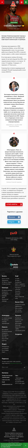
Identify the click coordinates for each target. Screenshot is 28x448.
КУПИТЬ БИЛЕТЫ (12, 204)
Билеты (4, 276)
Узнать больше (6, 446)
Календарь (5, 315)
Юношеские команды (5, 300)
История (17, 280)
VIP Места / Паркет (7, 282)
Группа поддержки (20, 284)
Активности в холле (20, 304)
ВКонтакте (11, 217)
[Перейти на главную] (13, 4)
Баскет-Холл (19, 302)
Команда (5, 288)
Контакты (17, 294)
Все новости (5, 329)
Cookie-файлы (20, 436)
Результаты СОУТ (14, 438)
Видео (3, 352)
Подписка (5, 359)
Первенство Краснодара (18, 322)
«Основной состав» (20, 330)
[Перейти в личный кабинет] (21, 2)
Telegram (11, 222)
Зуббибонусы (18, 306)
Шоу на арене (18, 308)
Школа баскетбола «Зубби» (20, 328)
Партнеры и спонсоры (18, 288)
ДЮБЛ (3, 297)
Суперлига (5, 292)
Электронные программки (5, 347)
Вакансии (17, 293)
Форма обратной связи (19, 297)
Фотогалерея (5, 350)
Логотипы (17, 291)
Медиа (4, 344)
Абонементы (5, 280)
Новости (4, 327)
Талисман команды (20, 285)
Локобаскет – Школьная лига (19, 319)
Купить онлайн (5, 278)
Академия (18, 334)
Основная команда (7, 290)
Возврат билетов (6, 284)
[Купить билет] (26, 2)
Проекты (18, 315)
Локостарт (17, 325)
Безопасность (18, 311)
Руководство (18, 282)
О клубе (17, 278)
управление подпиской (15, 363)
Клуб (16, 276)
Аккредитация (5, 323)
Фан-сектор (18, 310)
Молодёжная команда (5, 294)
